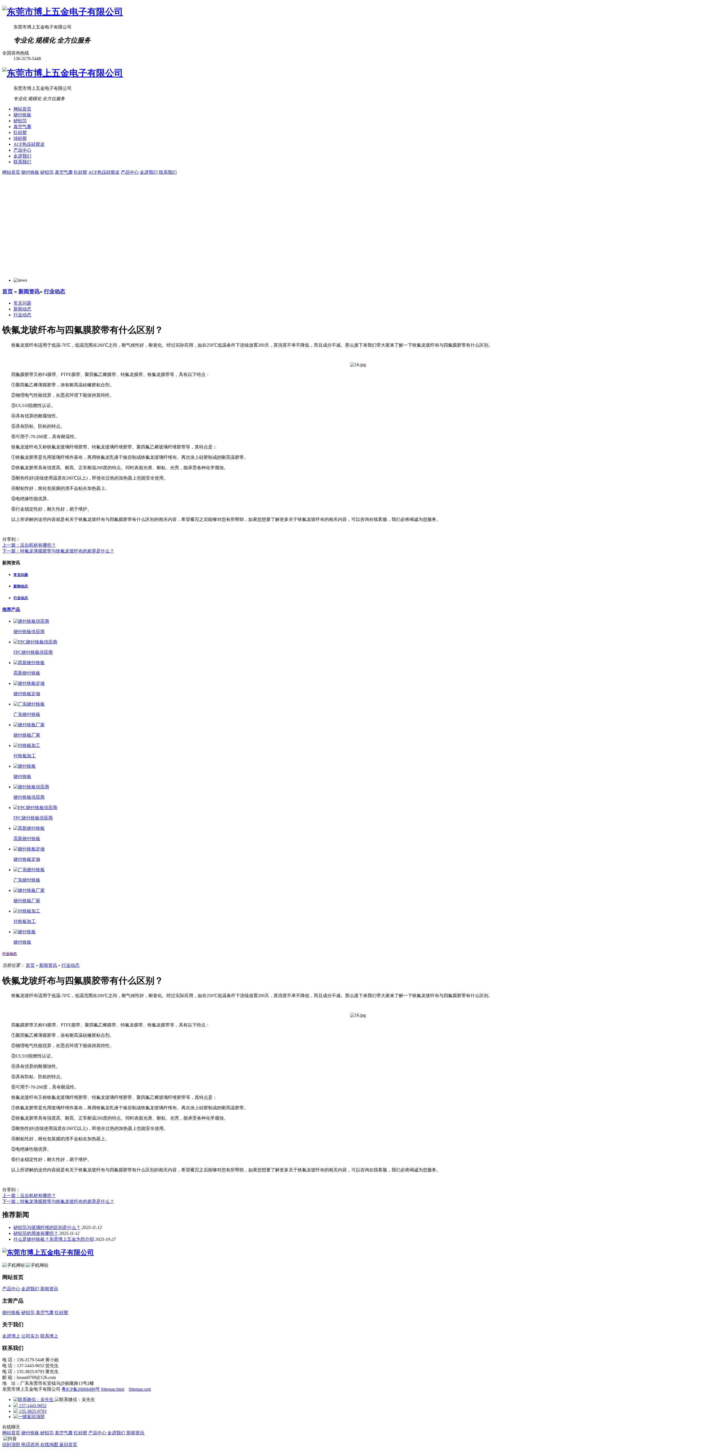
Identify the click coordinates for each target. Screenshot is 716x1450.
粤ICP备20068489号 (81, 1389)
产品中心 (22, 150)
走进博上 (11, 1336)
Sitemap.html (112, 1389)
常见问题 (22, 303)
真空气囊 (22, 126)
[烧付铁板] (24, 766)
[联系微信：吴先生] (34, 1399)
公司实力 (30, 1336)
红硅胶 (20, 132)
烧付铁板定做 (26, 693)
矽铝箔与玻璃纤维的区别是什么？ (47, 1227)
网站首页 (22, 109)
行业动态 (54, 291)
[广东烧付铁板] (29, 704)
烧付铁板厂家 (26, 735)
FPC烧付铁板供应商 (33, 652)
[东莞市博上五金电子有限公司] (62, 12)
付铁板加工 (24, 755)
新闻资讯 (29, 291)
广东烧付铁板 (26, 714)
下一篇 (58, 551)
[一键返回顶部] (29, 1416)
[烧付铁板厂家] (29, 724)
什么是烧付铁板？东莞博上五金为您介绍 (53, 1239)
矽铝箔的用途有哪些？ (35, 1233)
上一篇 (29, 545)
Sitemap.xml (140, 1389)
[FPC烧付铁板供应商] (35, 642)
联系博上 (49, 1336)
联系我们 (22, 161)
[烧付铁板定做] (29, 683)
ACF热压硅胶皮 (29, 144)
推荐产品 (11, 609)
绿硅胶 (20, 138)
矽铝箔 (20, 120)
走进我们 (22, 156)
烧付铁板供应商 (29, 631)
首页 (7, 291)
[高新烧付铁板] (29, 662)
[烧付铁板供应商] (31, 621)
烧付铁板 (22, 114)
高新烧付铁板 (26, 673)
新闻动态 (22, 309)
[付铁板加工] (26, 745)
